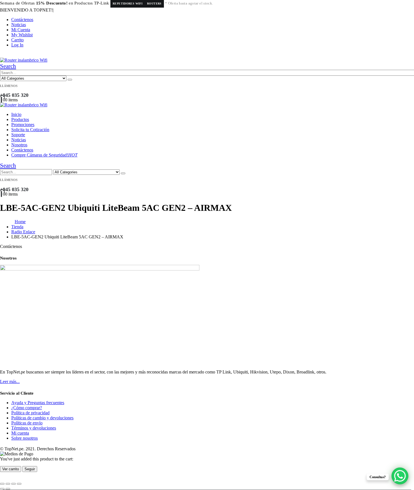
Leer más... (10, 381)
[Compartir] (13, 484)
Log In (17, 44)
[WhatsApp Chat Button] (399, 475)
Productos (20, 119)
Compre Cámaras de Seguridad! (44, 155)
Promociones (22, 124)
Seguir (30, 469)
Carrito (17, 39)
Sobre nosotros (24, 438)
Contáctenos (22, 19)
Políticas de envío (27, 422)
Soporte (18, 134)
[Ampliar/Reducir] (2, 484)
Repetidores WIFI (128, 3)
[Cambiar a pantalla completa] (8, 484)
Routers (154, 3)
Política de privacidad (30, 412)
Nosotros (19, 144)
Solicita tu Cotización (30, 129)
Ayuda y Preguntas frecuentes (37, 402)
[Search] (70, 79)
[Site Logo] (23, 60)
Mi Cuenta (20, 29)
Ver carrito (10, 469)
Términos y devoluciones (33, 428)
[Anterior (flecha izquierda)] (2, 489)
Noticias (18, 24)
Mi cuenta (20, 433)
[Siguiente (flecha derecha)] (8, 489)
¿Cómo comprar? (26, 407)
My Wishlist (22, 34)
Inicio (16, 114)
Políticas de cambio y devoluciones (42, 417)
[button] (8, 66)
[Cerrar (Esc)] (19, 484)
